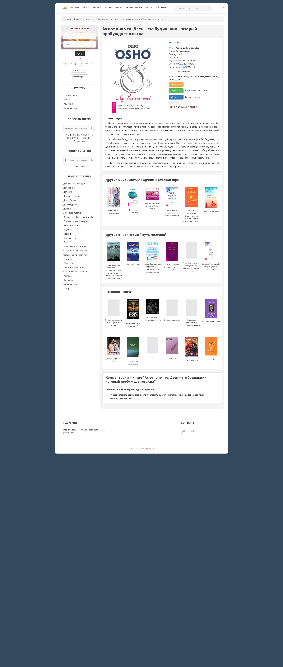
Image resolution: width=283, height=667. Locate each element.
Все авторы (79, 141)
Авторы (109, 7)
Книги (86, 7)
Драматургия (70, 204)
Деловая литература (136, 15)
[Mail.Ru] (71, 63)
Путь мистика (88, 19)
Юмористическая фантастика (141, 530)
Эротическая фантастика (139, 517)
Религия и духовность (74, 246)
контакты (83, 430)
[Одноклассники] (76, 63)
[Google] (87, 63)
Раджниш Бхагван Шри (188, 48)
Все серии (80, 166)
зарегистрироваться (121, 398)
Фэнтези (130, 490)
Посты (66, 99)
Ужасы (129, 477)
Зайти (79, 53)
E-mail (192, 431)
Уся (128, 484)
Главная (75, 7)
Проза (66, 242)
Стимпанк (131, 457)
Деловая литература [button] (103, 15)
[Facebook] (92, 63)
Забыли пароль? (79, 76)
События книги (183, 71)
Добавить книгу (134, 7)
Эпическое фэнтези (136, 510)
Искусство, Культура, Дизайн (78, 217)
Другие (67, 208)
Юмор (66, 288)
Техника (67, 259)
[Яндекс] (81, 63)
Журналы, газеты (72, 212)
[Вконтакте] (65, 63)
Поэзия (67, 233)
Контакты (161, 7)
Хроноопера (132, 497)
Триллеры (68, 263)
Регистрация (79, 70)
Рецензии (68, 103)
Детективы (69, 187)
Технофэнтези (133, 471)
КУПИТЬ (177, 84)
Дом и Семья (69, 200)
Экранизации (70, 108)
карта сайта (93, 430)
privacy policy (68, 432)
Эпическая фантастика (138, 504)
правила (103, 430)
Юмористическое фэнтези (139, 537)
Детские (67, 191)
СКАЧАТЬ (177, 97)
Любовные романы (72, 225)
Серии (119, 7)
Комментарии (70, 95)
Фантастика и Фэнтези (75, 271)
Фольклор (68, 280)
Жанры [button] (96, 7)
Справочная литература (75, 250)
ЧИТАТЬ (177, 90)
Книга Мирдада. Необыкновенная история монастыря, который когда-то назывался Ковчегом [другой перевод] (114, 271)
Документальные (72, 196)
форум (74, 430)
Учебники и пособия (73, 267)
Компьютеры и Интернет (76, 221)
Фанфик (67, 275)
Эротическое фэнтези (137, 523)
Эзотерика (174, 42)
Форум (149, 7)
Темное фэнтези (134, 464)
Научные (67, 229)
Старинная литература (75, 254)
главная (66, 430)
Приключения (70, 238)
